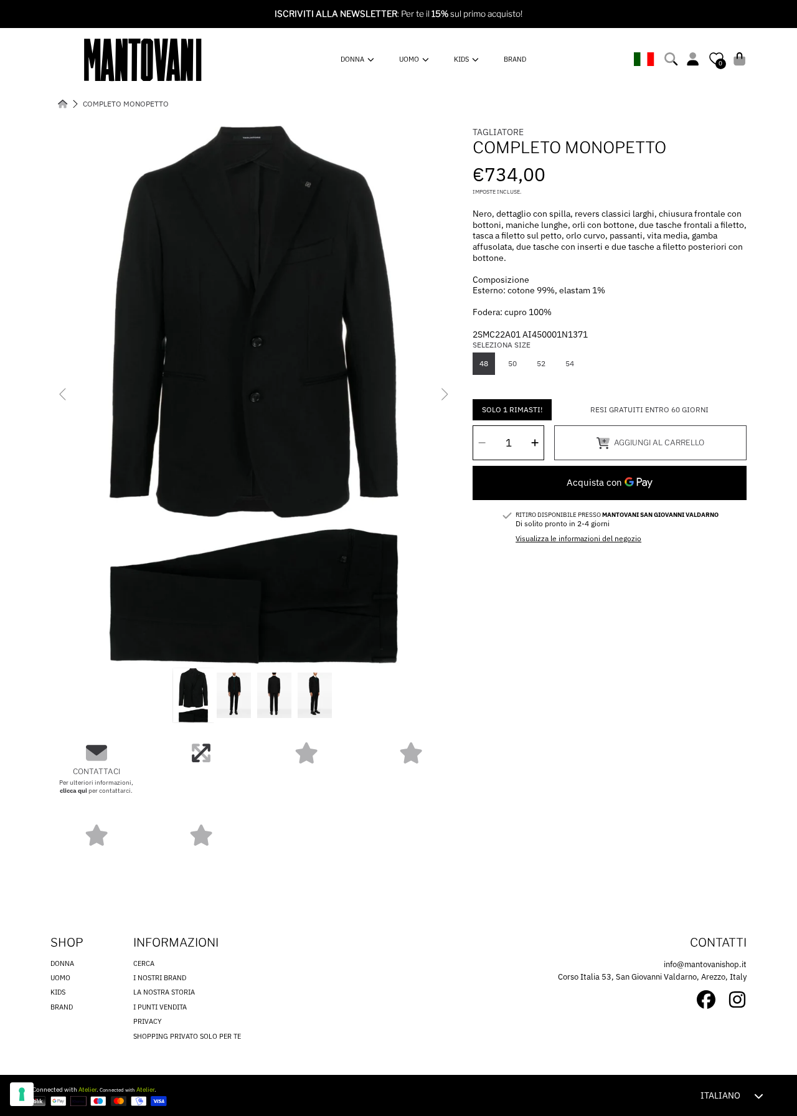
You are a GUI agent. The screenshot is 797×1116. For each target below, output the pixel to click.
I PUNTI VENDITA (160, 1007)
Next (444, 395)
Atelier (87, 1089)
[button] (672, 58)
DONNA (353, 59)
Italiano (720, 1095)
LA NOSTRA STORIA (164, 992)
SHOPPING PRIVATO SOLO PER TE (187, 1036)
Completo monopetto (126, 104)
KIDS (462, 59)
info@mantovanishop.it (705, 964)
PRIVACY (147, 1021)
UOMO (410, 59)
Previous (63, 395)
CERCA (143, 963)
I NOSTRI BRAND (159, 977)
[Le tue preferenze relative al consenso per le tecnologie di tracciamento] (22, 1094)
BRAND (61, 1007)
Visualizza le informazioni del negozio (578, 538)
